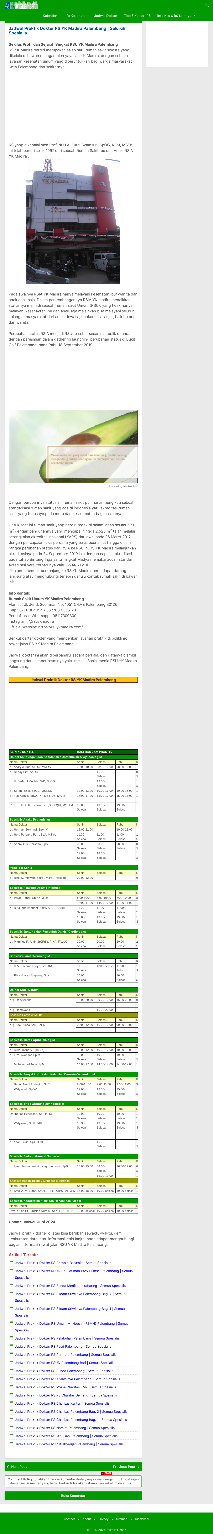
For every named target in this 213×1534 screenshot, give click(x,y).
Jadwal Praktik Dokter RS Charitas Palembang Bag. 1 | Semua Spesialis (71, 1420)
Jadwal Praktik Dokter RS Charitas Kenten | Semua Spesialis (62, 1403)
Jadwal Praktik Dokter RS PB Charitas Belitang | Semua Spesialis (66, 1395)
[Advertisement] (73, 103)
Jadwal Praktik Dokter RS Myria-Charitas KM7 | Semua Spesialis (65, 1387)
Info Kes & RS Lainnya (174, 16)
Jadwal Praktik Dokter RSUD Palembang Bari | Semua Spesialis (64, 1363)
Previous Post (124, 1467)
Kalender (50, 16)
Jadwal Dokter (105, 16)
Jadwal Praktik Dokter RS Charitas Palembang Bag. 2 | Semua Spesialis (71, 1411)
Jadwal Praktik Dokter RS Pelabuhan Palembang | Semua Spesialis (67, 1338)
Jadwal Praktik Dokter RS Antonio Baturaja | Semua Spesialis (63, 1263)
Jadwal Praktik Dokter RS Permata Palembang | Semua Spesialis (65, 1354)
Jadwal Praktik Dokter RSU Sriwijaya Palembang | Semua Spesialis (67, 1379)
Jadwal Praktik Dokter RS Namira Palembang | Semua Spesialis (65, 1428)
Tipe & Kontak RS (137, 16)
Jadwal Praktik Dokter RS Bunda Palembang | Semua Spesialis (64, 1371)
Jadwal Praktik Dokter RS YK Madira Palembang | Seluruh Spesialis (67, 30)
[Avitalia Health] (21, 5)
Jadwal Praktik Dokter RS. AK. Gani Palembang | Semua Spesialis (66, 1436)
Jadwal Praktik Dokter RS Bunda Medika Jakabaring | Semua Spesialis (70, 1286)
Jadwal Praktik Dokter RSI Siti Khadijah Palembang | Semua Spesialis (69, 1444)
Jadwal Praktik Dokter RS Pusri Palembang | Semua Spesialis (63, 1346)
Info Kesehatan (76, 16)
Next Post (19, 1467)
